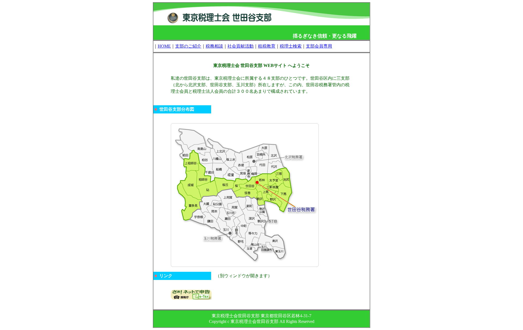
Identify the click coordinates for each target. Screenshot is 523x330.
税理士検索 (291, 46)
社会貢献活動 (240, 46)
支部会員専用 (319, 46)
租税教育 (266, 46)
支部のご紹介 (188, 46)
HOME (164, 46)
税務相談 (214, 46)
